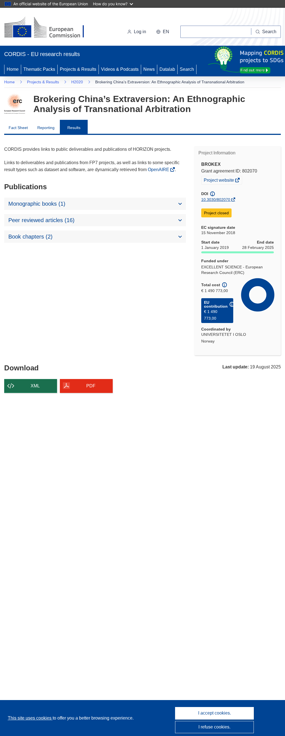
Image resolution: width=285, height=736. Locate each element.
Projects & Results (78, 69)
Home (13, 69)
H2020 (77, 82)
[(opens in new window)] (49, 28)
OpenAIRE (159, 169)
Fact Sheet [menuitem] (18, 127)
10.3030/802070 (215, 199)
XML (35, 385)
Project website (219, 180)
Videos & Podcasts (120, 69)
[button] (163, 32)
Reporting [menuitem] (46, 127)
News (149, 69)
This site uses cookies (30, 718)
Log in (140, 31)
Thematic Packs (39, 69)
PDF (90, 385)
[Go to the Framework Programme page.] (14, 104)
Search (187, 69)
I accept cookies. (214, 713)
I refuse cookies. (214, 727)
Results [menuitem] (73, 127)
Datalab (167, 69)
